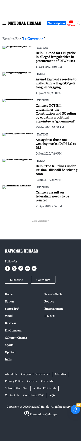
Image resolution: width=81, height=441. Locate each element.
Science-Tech (53, 294)
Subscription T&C (16, 388)
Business (10, 323)
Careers (32, 381)
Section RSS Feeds (44, 388)
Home (9, 294)
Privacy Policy (14, 381)
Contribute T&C (33, 395)
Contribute (43, 280)
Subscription (56, 23)
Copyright (47, 381)
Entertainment (53, 309)
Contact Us (12, 395)
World (9, 316)
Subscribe (16, 280)
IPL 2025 (49, 316)
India (8, 359)
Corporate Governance (35, 374)
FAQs (51, 395)
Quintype (51, 414)
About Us (11, 374)
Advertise (60, 374)
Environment (13, 330)
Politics (49, 301)
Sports (9, 345)
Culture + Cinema (16, 338)
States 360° (12, 309)
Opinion (10, 352)
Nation (9, 301)
